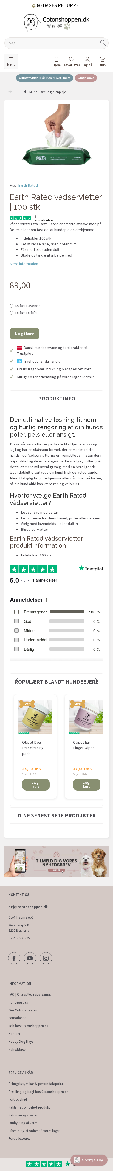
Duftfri (26, 312)
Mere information (24, 263)
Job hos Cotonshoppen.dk (28, 1026)
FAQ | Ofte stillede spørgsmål (30, 994)
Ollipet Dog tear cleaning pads (33, 748)
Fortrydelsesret (19, 1138)
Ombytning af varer (23, 1123)
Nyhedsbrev (17, 1049)
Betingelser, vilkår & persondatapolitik (36, 1083)
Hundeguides (18, 1002)
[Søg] (103, 43)
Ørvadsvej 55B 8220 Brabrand (19, 928)
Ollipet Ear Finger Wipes (84, 745)
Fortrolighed (18, 1099)
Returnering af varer (23, 1115)
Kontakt (14, 1033)
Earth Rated (28, 185)
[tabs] (102, 62)
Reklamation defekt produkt (29, 1107)
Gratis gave (86, 77)
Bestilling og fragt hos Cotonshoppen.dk (38, 1091)
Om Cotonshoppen (23, 1010)
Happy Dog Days (21, 1041)
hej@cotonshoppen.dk (28, 907)
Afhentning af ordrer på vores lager (34, 1131)
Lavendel (28, 305)
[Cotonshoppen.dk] (56, 22)
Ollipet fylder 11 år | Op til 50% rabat (44, 77)
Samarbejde (17, 1018)
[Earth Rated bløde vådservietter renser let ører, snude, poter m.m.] (56, 139)
